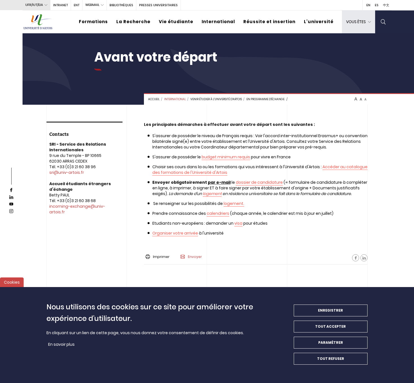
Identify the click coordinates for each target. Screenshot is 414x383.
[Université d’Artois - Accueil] (38, 21)
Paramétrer (330, 342)
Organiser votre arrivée (175, 233)
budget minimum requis (226, 157)
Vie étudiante (176, 22)
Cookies (12, 282)
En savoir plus (61, 344)
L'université (318, 22)
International (218, 22)
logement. (234, 203)
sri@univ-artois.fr (66, 172)
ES (377, 5)
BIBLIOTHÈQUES (121, 5)
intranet (60, 5)
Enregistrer (330, 310)
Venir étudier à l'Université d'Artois (216, 99)
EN (368, 5)
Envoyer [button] (195, 257)
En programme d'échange (265, 99)
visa (238, 223)
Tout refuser (330, 358)
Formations (93, 22)
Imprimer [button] (161, 256)
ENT (76, 5)
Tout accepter (330, 326)
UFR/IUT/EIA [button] (34, 5)
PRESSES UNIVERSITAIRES (158, 5)
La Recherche (133, 22)
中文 (386, 5)
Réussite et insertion (269, 22)
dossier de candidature (259, 182)
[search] (383, 21)
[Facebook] (355, 257)
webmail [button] (92, 5)
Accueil (154, 99)
